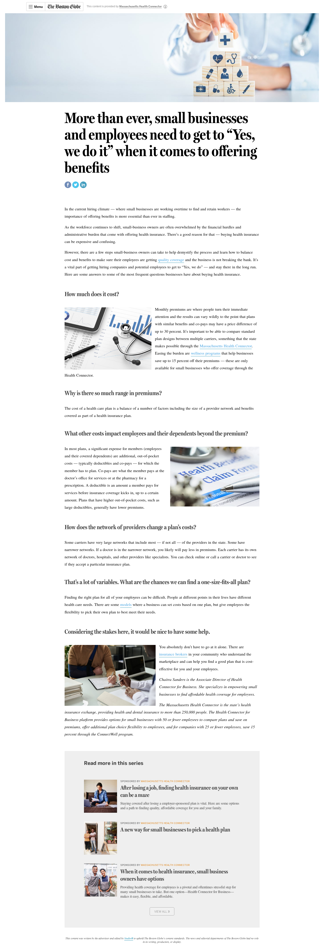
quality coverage (171, 259)
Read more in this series (113, 763)
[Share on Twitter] (75, 186)
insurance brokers (173, 654)
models (126, 604)
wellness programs (205, 353)
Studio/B (128, 938)
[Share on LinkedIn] (83, 186)
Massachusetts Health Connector (140, 6)
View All (162, 911)
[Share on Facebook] (68, 186)
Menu (38, 7)
